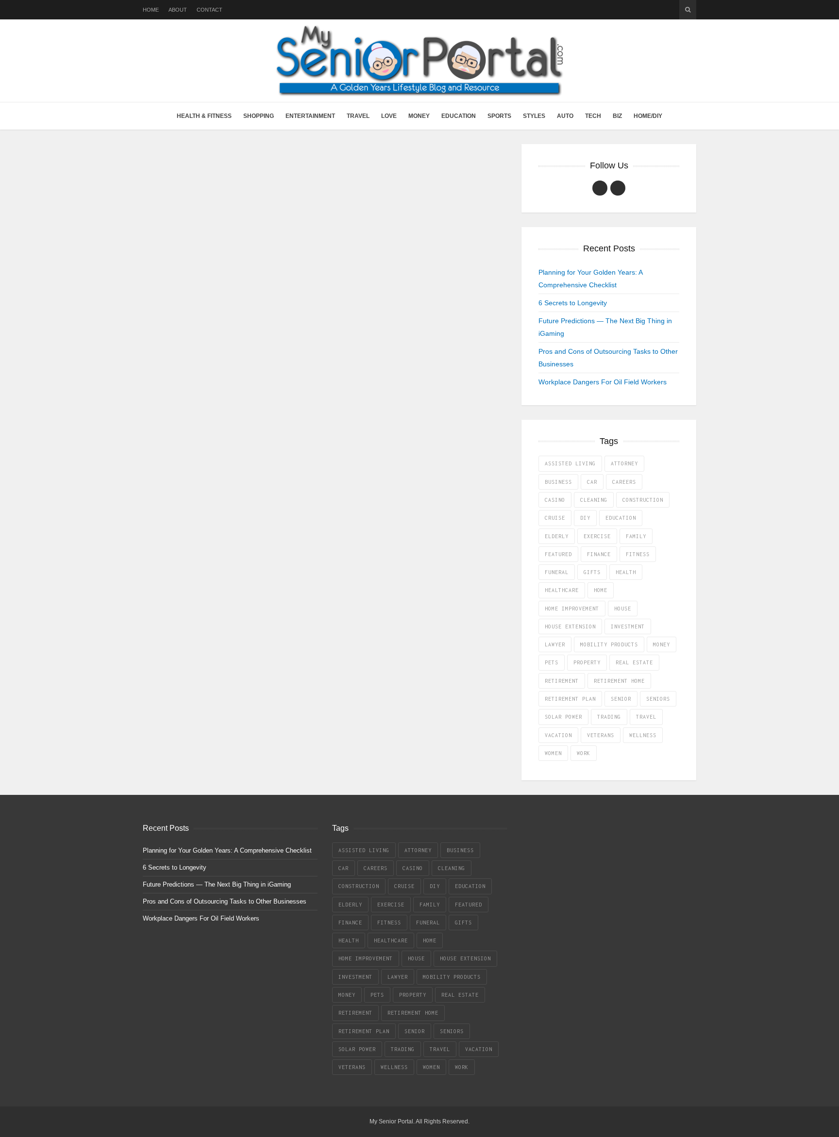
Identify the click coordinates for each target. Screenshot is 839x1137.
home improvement (572, 608)
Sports (499, 116)
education (620, 518)
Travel (358, 116)
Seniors (658, 699)
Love (389, 116)
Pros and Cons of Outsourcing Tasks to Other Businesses (224, 901)
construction (642, 500)
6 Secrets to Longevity (572, 303)
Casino (555, 500)
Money (419, 116)
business (558, 482)
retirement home (619, 681)
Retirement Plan (570, 699)
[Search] (687, 9)
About (177, 10)
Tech (593, 116)
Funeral (557, 572)
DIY (585, 518)
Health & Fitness (204, 116)
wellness (642, 735)
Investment (628, 626)
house (622, 608)
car (592, 482)
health (626, 572)
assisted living (570, 463)
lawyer (555, 644)
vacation (558, 735)
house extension (570, 626)
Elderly (557, 536)
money (661, 644)
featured (558, 554)
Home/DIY (648, 116)
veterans (600, 735)
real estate (634, 662)
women (553, 753)
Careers (624, 482)
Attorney (624, 463)
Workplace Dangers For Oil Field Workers (602, 382)
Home (151, 10)
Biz (617, 116)
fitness (638, 554)
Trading (609, 717)
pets (551, 662)
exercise (597, 536)
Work (583, 753)
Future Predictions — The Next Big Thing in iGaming (217, 884)
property (587, 662)
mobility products (609, 644)
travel (646, 717)
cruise (555, 518)
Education (458, 116)
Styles (534, 116)
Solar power (563, 717)
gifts (592, 572)
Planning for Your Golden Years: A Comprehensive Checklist (227, 850)
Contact (209, 10)
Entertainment (310, 116)
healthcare (562, 590)
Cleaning (593, 500)
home (600, 590)
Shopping (258, 116)
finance (599, 554)
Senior (621, 699)
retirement (562, 681)
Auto (565, 116)
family (636, 536)
